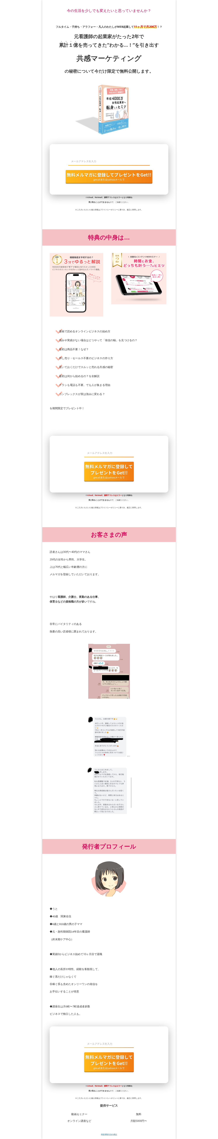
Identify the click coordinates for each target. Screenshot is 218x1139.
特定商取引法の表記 (109, 1134)
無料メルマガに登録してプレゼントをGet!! (109, 176)
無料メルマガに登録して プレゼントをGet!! (109, 471)
